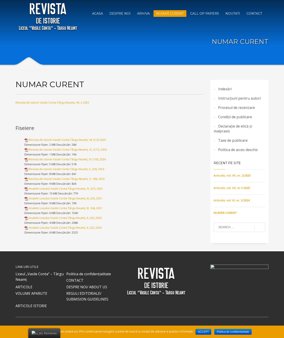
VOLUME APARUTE (31, 293)
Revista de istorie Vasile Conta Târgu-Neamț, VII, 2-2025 (52, 102)
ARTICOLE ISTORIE (31, 305)
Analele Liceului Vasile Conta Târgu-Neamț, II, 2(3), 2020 (65, 218)
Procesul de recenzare (236, 107)
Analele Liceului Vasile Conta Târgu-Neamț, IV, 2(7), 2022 (66, 189)
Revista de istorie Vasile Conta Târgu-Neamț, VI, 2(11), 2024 (68, 149)
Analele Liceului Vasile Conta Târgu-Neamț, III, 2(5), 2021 (65, 198)
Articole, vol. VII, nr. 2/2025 (232, 175)
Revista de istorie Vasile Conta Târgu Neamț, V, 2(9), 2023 (66, 169)
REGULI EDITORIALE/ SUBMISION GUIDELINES (87, 296)
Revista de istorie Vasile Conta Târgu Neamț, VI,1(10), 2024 (67, 159)
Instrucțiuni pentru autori (239, 98)
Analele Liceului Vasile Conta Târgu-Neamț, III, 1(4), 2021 (65, 208)
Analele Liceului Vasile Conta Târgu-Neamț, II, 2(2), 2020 (65, 228)
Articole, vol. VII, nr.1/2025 (232, 188)
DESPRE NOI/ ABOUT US (86, 287)
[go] (259, 227)
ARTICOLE (24, 287)
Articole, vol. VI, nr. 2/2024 (232, 200)
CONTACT (74, 280)
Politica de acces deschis (238, 149)
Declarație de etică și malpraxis (233, 129)
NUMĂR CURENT (225, 213)
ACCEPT (203, 331)
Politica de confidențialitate (88, 273)
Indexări (225, 88)
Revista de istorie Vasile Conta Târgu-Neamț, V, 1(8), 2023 (67, 179)
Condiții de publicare (235, 116)
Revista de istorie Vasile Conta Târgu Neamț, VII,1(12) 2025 (67, 140)
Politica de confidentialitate (233, 331)
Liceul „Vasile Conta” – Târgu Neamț (40, 276)
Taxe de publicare (233, 140)
